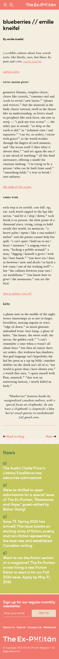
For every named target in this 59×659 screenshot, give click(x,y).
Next (49, 436)
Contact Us (34, 627)
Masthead (49, 627)
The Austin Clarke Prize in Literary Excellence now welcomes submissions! (24, 473)
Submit (21, 627)
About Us (9, 627)
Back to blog (15, 436)
